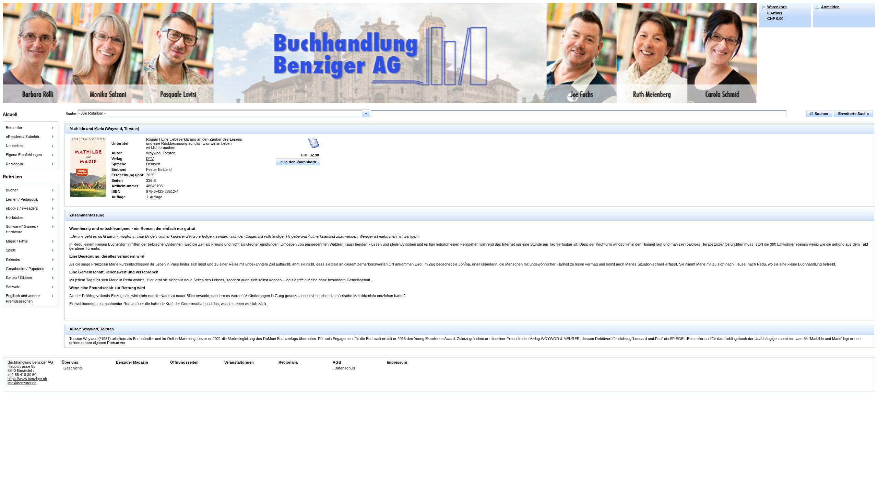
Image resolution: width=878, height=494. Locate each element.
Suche (71, 113)
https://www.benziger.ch (27, 379)
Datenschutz (345, 368)
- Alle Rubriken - (92, 113)
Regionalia (288, 362)
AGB (337, 362)
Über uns (70, 362)
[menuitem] (30, 127)
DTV (150, 158)
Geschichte (73, 368)
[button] (819, 113)
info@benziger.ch (22, 383)
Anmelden (830, 7)
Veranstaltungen (239, 362)
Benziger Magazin (132, 362)
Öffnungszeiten (184, 362)
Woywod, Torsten (160, 153)
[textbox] (578, 113)
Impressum (397, 362)
